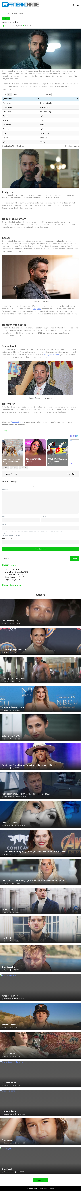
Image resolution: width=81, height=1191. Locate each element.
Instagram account (51, 355)
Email (43, 516)
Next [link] (75, 146)
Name (4, 516)
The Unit (23, 468)
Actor (10, 13)
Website (4, 524)
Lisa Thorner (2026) (12, 569)
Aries (5, 468)
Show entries (10, 94)
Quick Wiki (7, 99)
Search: (48, 95)
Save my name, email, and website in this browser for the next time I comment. (36, 532)
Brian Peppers (11, 474)
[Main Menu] (73, 5)
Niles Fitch (71, 474)
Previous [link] (69, 146)
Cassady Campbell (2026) (15, 574)
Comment (5, 490)
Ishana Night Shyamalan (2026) (17, 572)
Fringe (14, 468)
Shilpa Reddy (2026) (12, 580)
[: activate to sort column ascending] (59, 99)
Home (4, 13)
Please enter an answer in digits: (11, 534)
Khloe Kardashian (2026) (14, 577)
